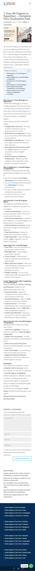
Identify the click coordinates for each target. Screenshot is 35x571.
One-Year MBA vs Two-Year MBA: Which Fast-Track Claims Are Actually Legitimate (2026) (16, 485)
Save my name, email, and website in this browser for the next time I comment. (17, 452)
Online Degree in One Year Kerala (15, 507)
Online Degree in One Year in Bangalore (17, 527)
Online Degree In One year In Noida (16, 538)
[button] (28, 71)
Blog (25, 22)
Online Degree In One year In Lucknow (17, 515)
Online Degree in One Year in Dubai (15, 550)
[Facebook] (14, 568)
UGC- (11, 239)
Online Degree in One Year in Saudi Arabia (18, 552)
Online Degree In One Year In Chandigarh (17, 513)
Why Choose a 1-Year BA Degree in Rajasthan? (17, 74)
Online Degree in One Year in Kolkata (16, 521)
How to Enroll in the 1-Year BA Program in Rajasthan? (15, 91)
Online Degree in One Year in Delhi (15, 530)
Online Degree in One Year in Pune (15, 510)
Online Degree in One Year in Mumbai (16, 535)
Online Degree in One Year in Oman (16, 555)
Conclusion (10, 94)
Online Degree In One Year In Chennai (16, 524)
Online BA (11, 185)
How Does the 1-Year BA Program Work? (16, 82)
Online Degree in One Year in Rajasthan (17, 544)
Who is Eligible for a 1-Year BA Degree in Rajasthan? (18, 78)
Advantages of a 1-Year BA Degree (17, 85)
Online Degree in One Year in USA (15, 558)
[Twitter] (18, 568)
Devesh (8, 22)
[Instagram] (23, 568)
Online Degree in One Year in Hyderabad (17, 541)
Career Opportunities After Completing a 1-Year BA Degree (16, 87)
